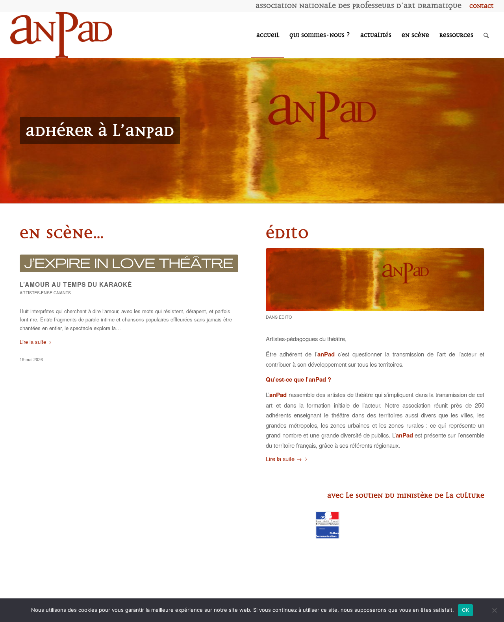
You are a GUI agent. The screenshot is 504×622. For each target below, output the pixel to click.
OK (465, 610)
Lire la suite (33, 341)
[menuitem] (479, 6)
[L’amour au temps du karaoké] (129, 263)
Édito (285, 317)
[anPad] (61, 35)
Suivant (497, 130)
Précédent (7, 130)
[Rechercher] (486, 35)
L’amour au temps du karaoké (76, 284)
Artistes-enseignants (45, 292)
